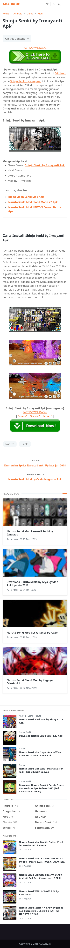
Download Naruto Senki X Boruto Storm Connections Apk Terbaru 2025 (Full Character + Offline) (41, 788)
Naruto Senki (25, 732)
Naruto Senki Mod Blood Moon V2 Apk (33, 202)
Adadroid (60, 73)
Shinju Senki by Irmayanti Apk (45, 165)
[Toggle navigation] (64, 3)
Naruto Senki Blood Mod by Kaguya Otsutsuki (30, 681)
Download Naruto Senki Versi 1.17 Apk (41, 735)
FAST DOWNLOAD (35, 48)
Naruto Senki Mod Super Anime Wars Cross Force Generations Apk (40, 754)
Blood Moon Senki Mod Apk (26, 197)
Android (23, 715)
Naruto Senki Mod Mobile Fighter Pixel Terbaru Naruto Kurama (41, 843)
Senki (25, 444)
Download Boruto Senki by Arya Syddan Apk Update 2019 (32, 583)
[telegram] (47, 4)
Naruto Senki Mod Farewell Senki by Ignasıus (30, 533)
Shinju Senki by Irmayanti (25, 81)
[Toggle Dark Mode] (53, 4)
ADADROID (12, 4)
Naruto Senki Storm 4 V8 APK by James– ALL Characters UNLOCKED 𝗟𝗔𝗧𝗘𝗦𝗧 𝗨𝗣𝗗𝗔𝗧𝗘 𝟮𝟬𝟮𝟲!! (41, 911)
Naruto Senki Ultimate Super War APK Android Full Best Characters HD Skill (40, 876)
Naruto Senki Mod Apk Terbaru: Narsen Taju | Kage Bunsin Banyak (41, 770)
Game (31, 715)
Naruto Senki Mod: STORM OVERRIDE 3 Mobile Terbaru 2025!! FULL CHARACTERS (42, 860)
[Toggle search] (59, 4)
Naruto (9, 444)
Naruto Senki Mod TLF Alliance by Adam (32, 632)
